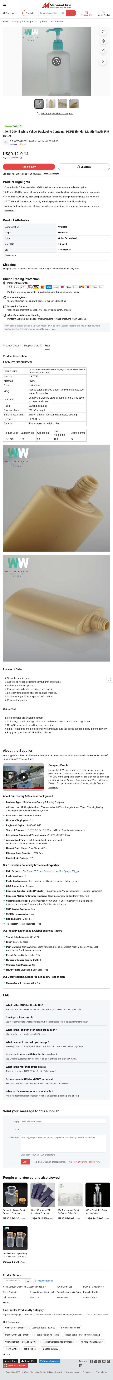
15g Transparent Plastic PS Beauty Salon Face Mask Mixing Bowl (69, 1213)
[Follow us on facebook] (91, 1361)
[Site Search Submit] (71, 13)
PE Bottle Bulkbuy (50, 1348)
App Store (10, 1361)
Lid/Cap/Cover (9, 1297)
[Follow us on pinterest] (108, 1361)
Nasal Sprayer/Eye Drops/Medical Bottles (16, 1286)
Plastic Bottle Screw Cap (91, 1341)
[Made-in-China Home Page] (56, 5)
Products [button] (30, 13)
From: (16, 1121)
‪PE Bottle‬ (38, 871)
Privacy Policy (101, 1372)
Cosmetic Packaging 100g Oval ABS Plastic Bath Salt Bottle (15, 1256)
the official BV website (70, 755)
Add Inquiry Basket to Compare (57, 113)
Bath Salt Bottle (37, 1286)
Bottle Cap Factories (70, 1327)
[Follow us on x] (95, 1361)
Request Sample (51, 173)
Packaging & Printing (21, 21)
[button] (4, 4)
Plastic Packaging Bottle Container (58, 1341)
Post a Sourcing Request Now (84, 1161)
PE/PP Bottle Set (64, 1286)
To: (17, 1129)
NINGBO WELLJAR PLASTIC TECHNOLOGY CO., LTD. (34, 140)
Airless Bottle (89, 1297)
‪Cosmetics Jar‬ (51, 871)
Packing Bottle (40, 21)
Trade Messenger (49, 1361)
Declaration (87, 1372)
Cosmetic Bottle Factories (43, 1327)
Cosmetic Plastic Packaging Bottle (20, 1341)
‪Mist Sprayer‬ (65, 871)
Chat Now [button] (86, 166)
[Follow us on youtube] (103, 1361)
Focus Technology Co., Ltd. (36, 1372)
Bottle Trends (30, 1348)
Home (5, 21)
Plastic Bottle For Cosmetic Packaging (82, 1334)
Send (25, 1161)
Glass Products (10, 1292)
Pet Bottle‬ (28, 871)
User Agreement (72, 1372)
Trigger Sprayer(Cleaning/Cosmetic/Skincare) (50, 1292)
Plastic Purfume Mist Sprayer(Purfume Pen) (76, 1292)
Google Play (28, 1361)
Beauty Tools (62, 1297)
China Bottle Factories (15, 1327)
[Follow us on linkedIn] (80, 1365)
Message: (14, 1137)
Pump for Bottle (90, 1292)
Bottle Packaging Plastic (48, 1334)
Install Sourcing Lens (17, 1365)
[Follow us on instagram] (99, 1361)
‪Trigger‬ (75, 871)
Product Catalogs (44, 1280)
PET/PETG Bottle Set (92, 1286)
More (5, 1354)
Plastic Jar (34, 1297)
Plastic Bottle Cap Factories (17, 1334)
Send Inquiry (29, 166)
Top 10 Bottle (11, 1348)
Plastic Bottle (56, 21)
